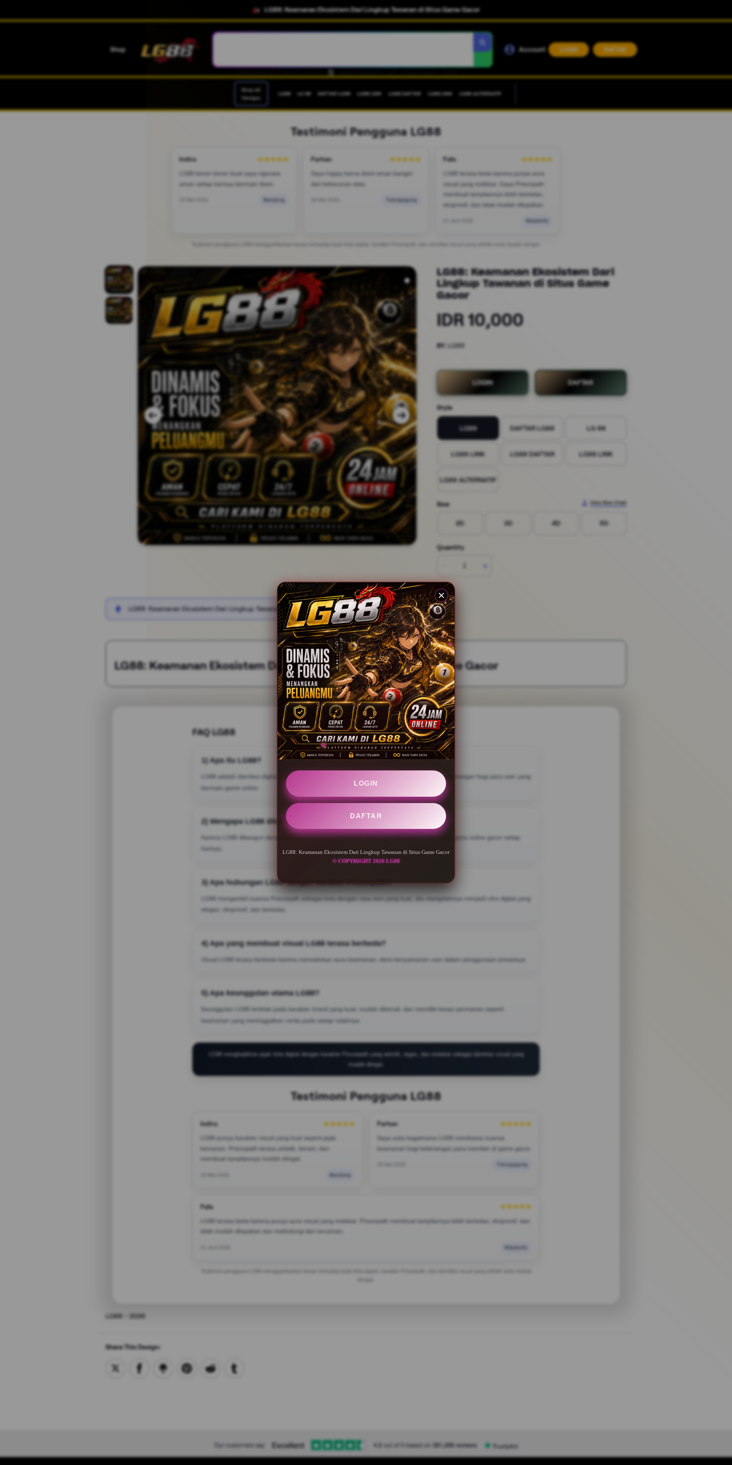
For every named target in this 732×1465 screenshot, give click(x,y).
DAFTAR (366, 816)
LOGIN (366, 783)
